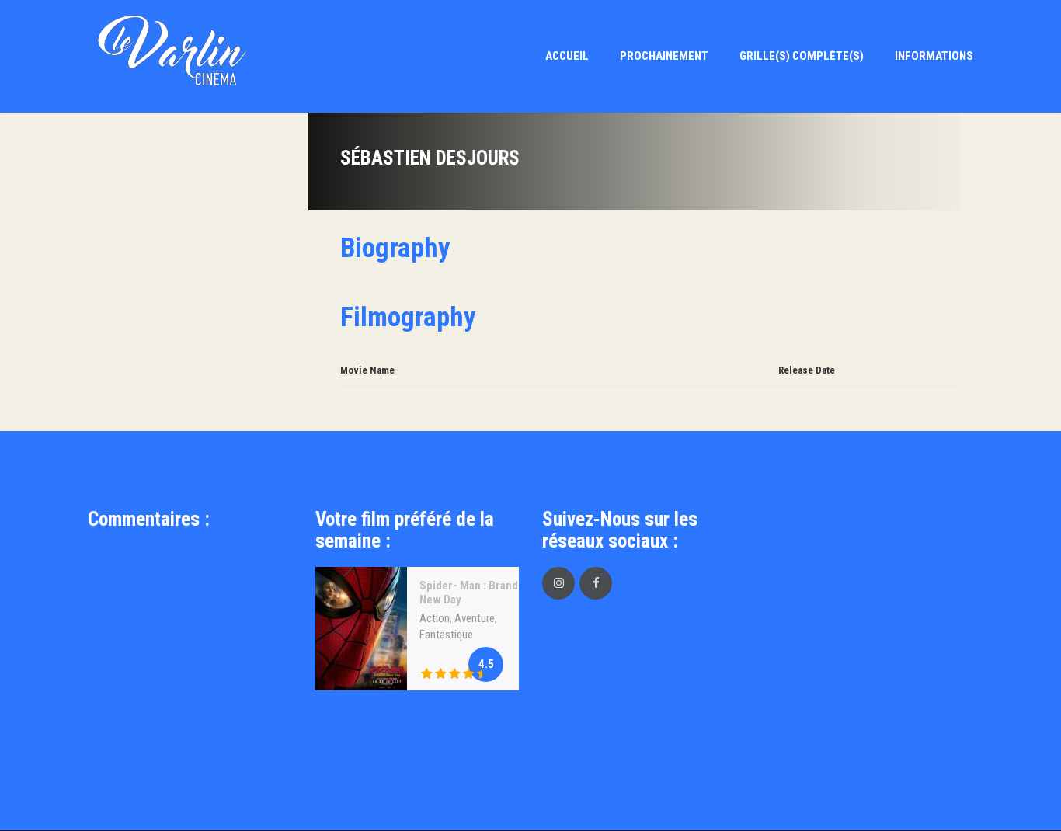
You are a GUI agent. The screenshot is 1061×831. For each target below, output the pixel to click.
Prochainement (664, 56)
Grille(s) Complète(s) (801, 56)
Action (434, 618)
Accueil (567, 56)
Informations (934, 56)
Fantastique (446, 635)
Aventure (474, 618)
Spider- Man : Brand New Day (468, 593)
